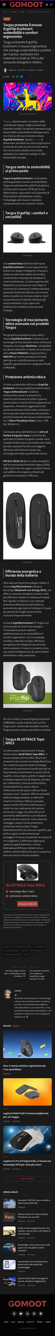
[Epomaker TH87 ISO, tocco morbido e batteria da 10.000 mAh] (9, 1203)
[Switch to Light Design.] (51, 4)
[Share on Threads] (26, 77)
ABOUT (48, 1322)
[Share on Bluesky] (21, 77)
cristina (11, 70)
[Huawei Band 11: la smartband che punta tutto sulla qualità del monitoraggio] (9, 1265)
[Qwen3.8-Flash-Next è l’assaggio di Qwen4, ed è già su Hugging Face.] (9, 1281)
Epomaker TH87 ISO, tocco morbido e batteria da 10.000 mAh (34, 1201)
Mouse (6, 19)
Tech (13, 1322)
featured (24, 950)
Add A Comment (27, 1179)
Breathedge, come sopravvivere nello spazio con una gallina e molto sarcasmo (34, 1247)
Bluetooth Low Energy (23, 946)
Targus (7, 121)
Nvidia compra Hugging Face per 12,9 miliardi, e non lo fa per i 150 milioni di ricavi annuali (34, 1231)
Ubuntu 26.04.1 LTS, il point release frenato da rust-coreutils (33, 1215)
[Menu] (4, 4)
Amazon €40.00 (27, 904)
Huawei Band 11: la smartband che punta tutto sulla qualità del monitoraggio (32, 1264)
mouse (37, 139)
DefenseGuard (40, 946)
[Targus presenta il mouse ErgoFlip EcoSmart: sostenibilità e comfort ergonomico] (27, 110)
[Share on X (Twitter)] (13, 77)
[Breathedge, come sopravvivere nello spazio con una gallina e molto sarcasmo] (9, 1248)
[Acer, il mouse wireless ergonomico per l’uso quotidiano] (27, 1044)
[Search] (46, 4)
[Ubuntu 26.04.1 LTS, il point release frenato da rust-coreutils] (9, 1217)
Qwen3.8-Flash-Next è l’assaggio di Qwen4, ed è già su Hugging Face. (33, 1280)
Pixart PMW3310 (36, 950)
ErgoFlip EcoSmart (11, 950)
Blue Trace (8, 946)
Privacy (40, 1322)
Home (6, 1322)
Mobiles (21, 1322)
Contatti (30, 1322)
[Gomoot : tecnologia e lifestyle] (26, 4)
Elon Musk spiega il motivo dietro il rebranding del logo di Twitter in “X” (15, 973)
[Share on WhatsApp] (17, 77)
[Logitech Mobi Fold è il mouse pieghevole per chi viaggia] (27, 1092)
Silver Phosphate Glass (12, 954)
